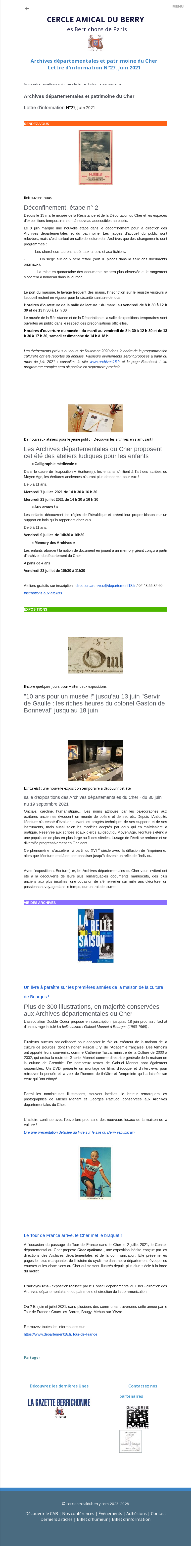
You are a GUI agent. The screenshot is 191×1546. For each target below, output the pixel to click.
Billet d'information (131, 1519)
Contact (158, 1513)
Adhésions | (138, 1513)
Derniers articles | (58, 1519)
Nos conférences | (79, 1513)
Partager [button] (32, 1357)
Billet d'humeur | (94, 1519)
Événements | (111, 1513)
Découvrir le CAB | (43, 1513)
